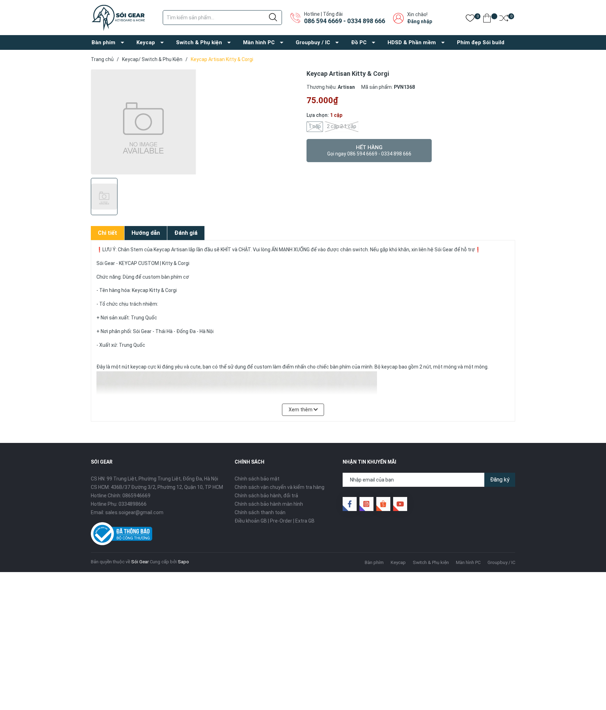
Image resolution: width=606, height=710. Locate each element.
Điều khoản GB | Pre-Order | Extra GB (275, 521)
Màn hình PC (259, 42)
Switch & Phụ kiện (199, 42)
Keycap (145, 42)
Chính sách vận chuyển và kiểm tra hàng (279, 487)
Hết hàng (369, 150)
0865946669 (136, 495)
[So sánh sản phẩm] (503, 19)
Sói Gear (140, 561)
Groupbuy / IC (313, 42)
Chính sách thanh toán (260, 512)
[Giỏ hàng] (487, 19)
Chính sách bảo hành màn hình (269, 504)
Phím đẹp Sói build (480, 42)
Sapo (183, 561)
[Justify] (273, 18)
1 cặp (315, 126)
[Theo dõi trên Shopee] (383, 504)
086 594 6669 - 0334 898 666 (344, 21)
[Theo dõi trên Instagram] (366, 504)
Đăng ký (500, 479)
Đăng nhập (419, 21)
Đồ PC (358, 42)
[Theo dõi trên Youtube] (400, 504)
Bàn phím (103, 42)
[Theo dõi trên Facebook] (350, 504)
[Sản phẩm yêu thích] (470, 19)
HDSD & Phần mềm (412, 42)
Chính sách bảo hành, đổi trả (266, 495)
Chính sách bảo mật (257, 479)
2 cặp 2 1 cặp (341, 126)
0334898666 (133, 504)
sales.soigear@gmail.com (134, 512)
